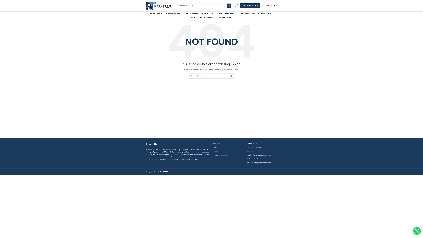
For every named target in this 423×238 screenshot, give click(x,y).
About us (216, 144)
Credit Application (250, 6)
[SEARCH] (231, 76)
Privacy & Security (220, 155)
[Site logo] (159, 6)
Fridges (216, 151)
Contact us (217, 148)
